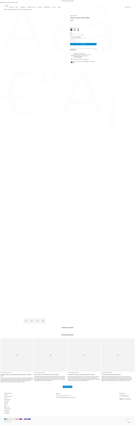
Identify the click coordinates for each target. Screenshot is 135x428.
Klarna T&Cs (6, 411)
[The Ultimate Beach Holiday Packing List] (118, 355)
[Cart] (130, 7)
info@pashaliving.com (125, 395)
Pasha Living (73, 15)
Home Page (11, 7)
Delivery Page (64, 397)
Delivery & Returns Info (32, 7)
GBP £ (127, 419)
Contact (59, 7)
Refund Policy (6, 407)
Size (71, 32)
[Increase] (74, 41)
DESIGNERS (22, 7)
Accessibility (6, 413)
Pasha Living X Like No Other (26, 9)
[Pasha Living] (6, 6)
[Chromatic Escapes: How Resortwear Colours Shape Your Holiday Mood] (17, 355)
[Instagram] (128, 422)
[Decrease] (71, 41)
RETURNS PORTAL (47, 7)
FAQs (5, 405)
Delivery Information (8, 396)
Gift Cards (6, 402)
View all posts (67, 386)
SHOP (16, 7)
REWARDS (40, 7)
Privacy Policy (6, 410)
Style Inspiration (7, 399)
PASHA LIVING (17, 9)
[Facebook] (130, 422)
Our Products (6, 401)
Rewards (6, 394)
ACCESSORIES (10, 9)
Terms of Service (7, 408)
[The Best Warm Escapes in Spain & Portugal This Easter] (84, 355)
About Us (54, 7)
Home (5, 9)
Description (73, 49)
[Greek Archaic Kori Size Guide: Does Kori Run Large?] (50, 355)
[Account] (126, 7)
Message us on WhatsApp (126, 398)
